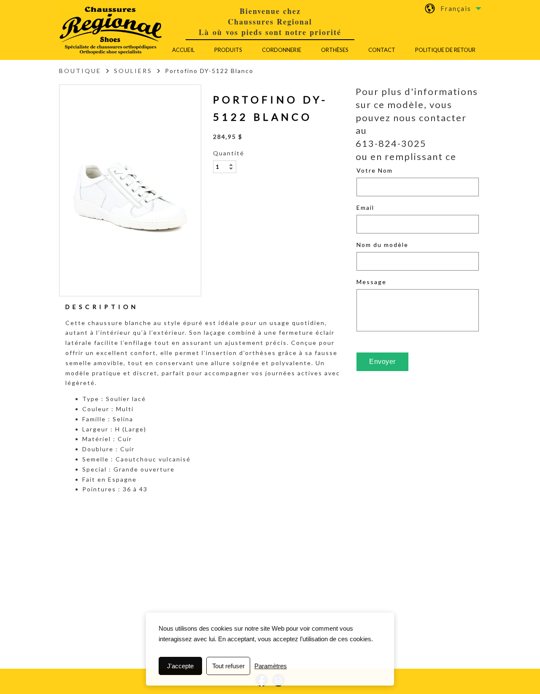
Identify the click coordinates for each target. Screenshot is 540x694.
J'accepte (180, 666)
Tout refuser (228, 666)
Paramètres (270, 666)
